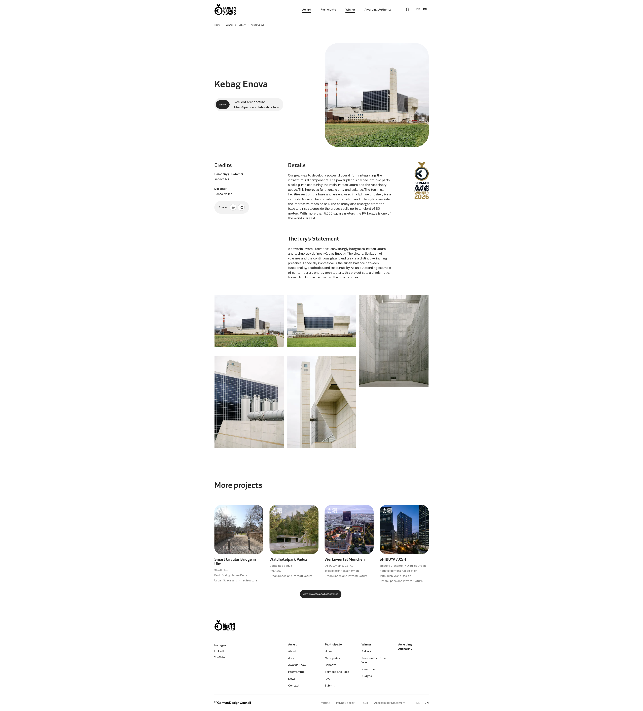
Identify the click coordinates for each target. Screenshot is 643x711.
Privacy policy (345, 703)
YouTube (219, 657)
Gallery (366, 651)
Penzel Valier (223, 194)
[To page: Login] (407, 9)
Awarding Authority (378, 9)
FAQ (327, 678)
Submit (330, 685)
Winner (350, 9)
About (292, 651)
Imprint (325, 703)
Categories (332, 658)
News (292, 678)
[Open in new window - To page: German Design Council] (232, 703)
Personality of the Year (374, 660)
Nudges (367, 676)
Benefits (330, 665)
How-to (330, 651)
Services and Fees (337, 672)
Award (306, 9)
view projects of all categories (320, 594)
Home (218, 24)
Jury (291, 658)
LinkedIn (219, 651)
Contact (293, 685)
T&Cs (364, 703)
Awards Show (297, 665)
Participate (328, 9)
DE (418, 9)
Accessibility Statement (389, 703)
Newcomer (369, 669)
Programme (296, 672)
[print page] (233, 207)
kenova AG (222, 179)
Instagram (221, 645)
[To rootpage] (225, 9)
